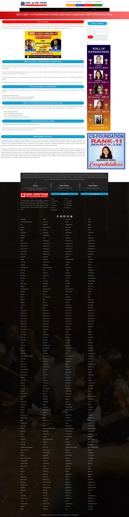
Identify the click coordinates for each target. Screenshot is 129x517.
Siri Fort (44, 377)
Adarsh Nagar (23, 219)
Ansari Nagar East (69, 433)
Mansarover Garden (69, 409)
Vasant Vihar (90, 506)
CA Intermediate (69, 201)
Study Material (79, 5)
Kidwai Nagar (45, 401)
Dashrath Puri (45, 364)
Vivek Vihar (22, 350)
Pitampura (67, 302)
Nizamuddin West (23, 484)
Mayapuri (67, 286)
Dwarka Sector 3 (23, 251)
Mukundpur (22, 382)
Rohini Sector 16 (69, 313)
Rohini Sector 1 (91, 307)
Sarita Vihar (68, 495)
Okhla (89, 297)
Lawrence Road (91, 382)
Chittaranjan (90, 433)
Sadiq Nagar (90, 326)
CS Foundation (68, 203)
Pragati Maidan (91, 302)
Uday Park (22, 506)
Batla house (45, 369)
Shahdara (67, 331)
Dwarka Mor (90, 361)
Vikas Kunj (90, 345)
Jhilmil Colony (68, 390)
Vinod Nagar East (46, 348)
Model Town (90, 288)
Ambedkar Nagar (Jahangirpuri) (26, 447)
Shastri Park (68, 334)
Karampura (68, 272)
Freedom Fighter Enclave (25, 458)
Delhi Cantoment (23, 374)
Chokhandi (90, 372)
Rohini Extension (69, 307)
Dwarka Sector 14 (69, 243)
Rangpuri (44, 417)
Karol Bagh (22, 275)
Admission (85, 9)
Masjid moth (45, 476)
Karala (89, 401)
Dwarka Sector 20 (23, 248)
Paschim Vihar (91, 299)
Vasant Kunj (45, 506)
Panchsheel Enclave (46, 487)
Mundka (89, 291)
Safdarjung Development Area (48, 428)
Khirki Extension (46, 388)
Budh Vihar (68, 229)
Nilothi (21, 399)
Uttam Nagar (22, 345)
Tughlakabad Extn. (69, 503)
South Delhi (90, 509)
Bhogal (89, 227)
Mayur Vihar (90, 286)
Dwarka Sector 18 (69, 246)
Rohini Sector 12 (69, 310)
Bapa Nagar (45, 224)
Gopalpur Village (23, 417)
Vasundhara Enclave (47, 345)
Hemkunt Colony (23, 466)
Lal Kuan (22, 280)
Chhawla (44, 372)
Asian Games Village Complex (26, 221)
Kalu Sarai (22, 471)
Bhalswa (89, 393)
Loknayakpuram (91, 353)
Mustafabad (22, 407)
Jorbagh (21, 468)
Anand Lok (68, 441)
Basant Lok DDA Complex (93, 447)
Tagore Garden (23, 339)
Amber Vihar (45, 447)
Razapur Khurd (68, 393)
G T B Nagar (22, 262)
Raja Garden (45, 390)
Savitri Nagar (45, 498)
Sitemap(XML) (55, 209)
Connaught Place (46, 235)
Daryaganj (22, 238)
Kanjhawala (90, 358)
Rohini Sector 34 (23, 393)
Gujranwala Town (46, 262)
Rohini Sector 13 (91, 310)
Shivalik (22, 501)
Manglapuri (22, 286)
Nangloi (44, 294)
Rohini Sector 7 (91, 323)
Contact (94, 9)
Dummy (44, 425)
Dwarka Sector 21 (23, 372)
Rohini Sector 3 (68, 321)
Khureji (44, 278)
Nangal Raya (90, 417)
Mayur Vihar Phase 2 (47, 288)
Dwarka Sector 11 (91, 240)
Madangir (67, 280)
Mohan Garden (91, 425)
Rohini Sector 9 (46, 326)
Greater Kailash (68, 463)
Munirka (89, 476)
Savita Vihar (22, 331)
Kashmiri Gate (46, 275)
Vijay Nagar (90, 407)
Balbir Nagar (68, 380)
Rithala (21, 307)
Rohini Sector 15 (46, 313)
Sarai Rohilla (45, 329)
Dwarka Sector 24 (69, 420)
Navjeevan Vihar (46, 479)
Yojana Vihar (22, 353)
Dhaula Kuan (68, 238)
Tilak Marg (45, 339)
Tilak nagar (68, 339)
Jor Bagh (67, 270)
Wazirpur (67, 374)
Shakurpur (45, 412)
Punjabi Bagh (45, 305)
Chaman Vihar (23, 232)
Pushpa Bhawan (68, 490)
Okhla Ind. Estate (46, 484)
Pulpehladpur (23, 490)
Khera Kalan (68, 417)
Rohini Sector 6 (68, 323)
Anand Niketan (91, 441)
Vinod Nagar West (69, 348)
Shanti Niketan (68, 498)
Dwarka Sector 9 (69, 254)
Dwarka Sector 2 (23, 364)
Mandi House (90, 283)
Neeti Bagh (22, 428)
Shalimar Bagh (46, 334)
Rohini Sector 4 (46, 323)
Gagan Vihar (22, 256)
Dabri (89, 235)
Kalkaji (89, 468)
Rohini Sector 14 (23, 313)
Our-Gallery (65, 9)
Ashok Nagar (22, 404)
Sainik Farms (68, 492)
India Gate (22, 436)
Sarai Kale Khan (23, 329)
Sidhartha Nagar (23, 401)
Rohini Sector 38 (23, 423)
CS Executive (54, 205)
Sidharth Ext (45, 501)
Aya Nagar (90, 369)
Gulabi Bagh (68, 262)
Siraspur (89, 377)
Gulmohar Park (46, 463)
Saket (89, 492)
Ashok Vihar (68, 361)
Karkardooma (45, 272)
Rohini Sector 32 (23, 323)
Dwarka (21, 240)
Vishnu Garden (23, 396)
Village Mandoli (69, 425)
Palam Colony (68, 484)
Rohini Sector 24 (91, 318)
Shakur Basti (22, 439)
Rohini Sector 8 (23, 326)
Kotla (21, 474)
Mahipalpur (90, 474)
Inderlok (67, 264)
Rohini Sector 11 (46, 310)
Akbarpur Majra (46, 433)
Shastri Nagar (23, 358)
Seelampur (68, 366)
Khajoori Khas (91, 275)
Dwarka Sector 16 (23, 246)
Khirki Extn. (90, 471)
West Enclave (68, 350)
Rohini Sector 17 (91, 313)
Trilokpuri (45, 342)
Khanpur (67, 471)
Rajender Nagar (68, 372)
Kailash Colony (46, 468)
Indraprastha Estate (24, 267)
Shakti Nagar (22, 334)
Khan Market (22, 278)
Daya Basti (90, 415)
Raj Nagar (45, 393)
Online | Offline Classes (70, 5)
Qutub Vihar (45, 396)
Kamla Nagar (90, 270)
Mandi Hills (22, 431)
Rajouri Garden (68, 305)
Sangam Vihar (23, 495)
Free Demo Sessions (98, 5)
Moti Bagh (22, 291)
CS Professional (69, 205)
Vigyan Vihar (68, 345)
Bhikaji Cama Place (24, 450)
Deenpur (44, 415)
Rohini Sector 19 (46, 315)
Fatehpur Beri (90, 254)
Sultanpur (67, 399)
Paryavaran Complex (92, 487)
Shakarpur (90, 331)
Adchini (67, 401)
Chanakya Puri (91, 452)
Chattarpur (22, 455)
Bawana (89, 224)
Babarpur (90, 221)
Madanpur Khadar (91, 280)
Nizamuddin (22, 264)
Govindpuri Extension (70, 259)
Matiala (89, 390)
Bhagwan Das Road (46, 227)
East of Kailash (91, 455)
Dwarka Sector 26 (46, 366)
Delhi (67, 509)
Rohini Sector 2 (68, 315)
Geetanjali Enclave (24, 460)
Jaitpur (89, 412)
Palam (44, 299)
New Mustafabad (69, 436)
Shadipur (44, 331)
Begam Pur (90, 450)
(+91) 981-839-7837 (98, 1)
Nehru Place (22, 482)
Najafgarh (22, 294)
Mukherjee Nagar (69, 291)
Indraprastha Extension (47, 267)
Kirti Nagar (45, 358)
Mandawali (68, 283)
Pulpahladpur (68, 388)
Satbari (89, 329)
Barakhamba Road (69, 224)
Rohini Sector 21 (23, 318)
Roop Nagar (90, 388)
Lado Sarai (68, 278)
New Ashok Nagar (46, 297)
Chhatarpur (22, 235)
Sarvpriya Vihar (23, 498)
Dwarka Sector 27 (91, 248)
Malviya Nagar (23, 476)
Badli (21, 224)
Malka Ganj (68, 382)
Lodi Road (45, 436)
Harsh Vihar (45, 380)
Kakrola (22, 361)
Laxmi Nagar (90, 356)
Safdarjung (45, 492)
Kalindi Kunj (68, 377)
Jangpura (44, 466)
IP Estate (22, 433)
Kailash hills (68, 468)
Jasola (89, 466)
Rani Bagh (90, 380)
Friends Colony (46, 458)
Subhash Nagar (91, 374)
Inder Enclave (45, 264)
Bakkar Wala (68, 404)
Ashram (44, 444)
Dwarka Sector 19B (91, 364)
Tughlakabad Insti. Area (92, 503)
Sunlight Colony (69, 407)
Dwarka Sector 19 (91, 246)
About (67, 198)
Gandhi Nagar (90, 385)
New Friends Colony (47, 482)
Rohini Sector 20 (91, 315)
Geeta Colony (45, 256)
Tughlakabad (90, 342)
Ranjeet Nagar (23, 425)
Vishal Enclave (91, 348)
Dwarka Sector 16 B (69, 356)
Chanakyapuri (45, 232)
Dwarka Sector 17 (46, 246)
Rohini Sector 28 (46, 321)
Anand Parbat (90, 444)
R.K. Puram (90, 490)
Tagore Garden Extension (48, 439)
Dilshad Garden (91, 238)
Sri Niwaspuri (45, 407)
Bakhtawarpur (90, 399)
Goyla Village (45, 409)
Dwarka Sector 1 (46, 240)
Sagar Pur (22, 412)
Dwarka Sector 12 (23, 243)
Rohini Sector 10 (23, 310)
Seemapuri (90, 334)
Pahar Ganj (22, 299)
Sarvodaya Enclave (91, 495)
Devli (44, 238)
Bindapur (67, 364)
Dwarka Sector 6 (91, 251)
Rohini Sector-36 (23, 415)
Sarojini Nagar (68, 329)
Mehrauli (67, 476)
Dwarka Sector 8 (46, 254)
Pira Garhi (45, 302)
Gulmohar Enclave (24, 463)
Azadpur (67, 221)
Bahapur (44, 404)
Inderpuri (90, 264)
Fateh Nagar (22, 388)
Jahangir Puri (68, 267)
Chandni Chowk (69, 232)
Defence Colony (69, 455)
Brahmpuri (45, 229)
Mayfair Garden (23, 479)
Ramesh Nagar (91, 305)
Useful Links (76, 9)
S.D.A (21, 492)
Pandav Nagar (68, 299)
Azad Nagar (45, 221)
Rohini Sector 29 (46, 356)
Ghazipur (67, 256)
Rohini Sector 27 (23, 366)
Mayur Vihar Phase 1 (24, 288)
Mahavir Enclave (23, 283)
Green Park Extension (70, 428)
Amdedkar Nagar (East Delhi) (71, 447)
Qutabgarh (90, 436)
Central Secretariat (69, 431)
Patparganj (22, 302)
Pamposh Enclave (91, 484)
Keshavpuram (68, 275)
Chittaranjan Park (46, 452)
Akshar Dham (68, 369)
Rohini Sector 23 (69, 318)
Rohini (44, 307)
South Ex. (67, 501)
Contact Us (68, 207)
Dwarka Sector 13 (46, 243)
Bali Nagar (22, 390)
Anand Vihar (68, 444)
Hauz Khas (90, 463)
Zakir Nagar (45, 509)
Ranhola (89, 420)
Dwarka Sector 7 (23, 254)
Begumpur (22, 227)
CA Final (53, 203)
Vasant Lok (68, 506)
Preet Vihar (22, 305)
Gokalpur (22, 259)
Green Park (90, 460)
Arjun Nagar (22, 444)
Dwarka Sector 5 (69, 251)
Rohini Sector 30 (91, 321)
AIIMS (44, 219)
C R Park (67, 235)
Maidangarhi (45, 283)
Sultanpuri (67, 337)
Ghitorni (89, 256)
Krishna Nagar (46, 382)
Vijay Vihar (68, 385)
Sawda (67, 423)
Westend (22, 509)
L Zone (89, 423)
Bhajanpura (22, 377)
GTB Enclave (90, 259)
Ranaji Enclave (46, 431)
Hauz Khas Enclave (91, 428)
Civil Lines (68, 452)
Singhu (21, 420)
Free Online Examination (88, 5)
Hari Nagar (90, 262)
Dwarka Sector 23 (69, 248)
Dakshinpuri (90, 409)
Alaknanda (22, 409)
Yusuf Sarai (45, 353)
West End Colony (91, 439)
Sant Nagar (45, 495)
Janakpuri (90, 267)
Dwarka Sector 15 (91, 243)
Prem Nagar (68, 396)
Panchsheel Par (68, 487)
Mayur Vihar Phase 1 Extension (26, 356)
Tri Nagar (67, 342)
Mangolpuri (45, 286)
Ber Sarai (22, 452)
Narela (89, 294)
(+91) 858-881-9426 (78, 1)
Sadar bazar (68, 326)
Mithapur (44, 420)
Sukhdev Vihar (91, 501)
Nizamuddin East (91, 482)
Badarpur (67, 450)
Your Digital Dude (83, 515)
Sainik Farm (45, 385)
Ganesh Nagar (23, 380)
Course (57, 9)
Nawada (22, 297)
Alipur (89, 219)
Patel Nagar (45, 374)
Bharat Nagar (68, 227)
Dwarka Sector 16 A (92, 396)
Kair (44, 423)
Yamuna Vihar (90, 350)
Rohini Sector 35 (91, 366)
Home (34, 9)
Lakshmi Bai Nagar (91, 278)
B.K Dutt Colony (46, 450)
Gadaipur (67, 458)
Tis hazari (22, 342)
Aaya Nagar (22, 441)
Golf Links (45, 460)
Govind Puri (68, 460)
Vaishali (67, 353)
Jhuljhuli (67, 439)
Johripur (44, 270)
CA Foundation (55, 201)
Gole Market (45, 259)
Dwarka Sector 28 (69, 358)
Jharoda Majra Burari (24, 369)
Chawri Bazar (90, 232)
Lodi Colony (45, 280)
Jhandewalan (22, 270)
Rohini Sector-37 (69, 415)
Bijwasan (22, 229)
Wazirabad (45, 350)
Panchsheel (22, 487)
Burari (89, 229)
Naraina (67, 294)
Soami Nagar (22, 337)
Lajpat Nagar (45, 474)
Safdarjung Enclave (24, 503)
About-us (41, 9)
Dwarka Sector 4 (46, 251)
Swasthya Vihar (91, 431)
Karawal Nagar (91, 272)
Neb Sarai (67, 479)
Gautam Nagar (91, 458)
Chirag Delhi (45, 455)
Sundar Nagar (90, 337)
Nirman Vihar (68, 297)
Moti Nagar (45, 291)
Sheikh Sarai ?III (46, 503)
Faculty (50, 9)
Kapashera (22, 272)
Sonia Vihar (45, 337)
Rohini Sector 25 (23, 321)
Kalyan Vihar (45, 399)
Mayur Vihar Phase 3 (70, 288)
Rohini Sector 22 (46, 318)
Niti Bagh (67, 482)
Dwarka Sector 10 (69, 240)
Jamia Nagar (22, 385)
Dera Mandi (45, 361)
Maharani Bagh (68, 474)
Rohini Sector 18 (23, 315)
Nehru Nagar (90, 479)
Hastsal (89, 404)
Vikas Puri (22, 348)
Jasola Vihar (68, 466)
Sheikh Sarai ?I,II (91, 498)
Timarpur (90, 339)
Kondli (67, 412)
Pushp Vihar (45, 490)
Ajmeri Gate (68, 219)
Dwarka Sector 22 (46, 248)
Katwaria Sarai (46, 471)
